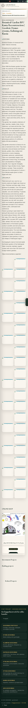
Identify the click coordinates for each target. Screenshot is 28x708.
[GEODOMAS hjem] (18, 1)
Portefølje (8, 13)
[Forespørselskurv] (25, 1)
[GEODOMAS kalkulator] (23, 1)
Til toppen (5, 618)
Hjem (3, 13)
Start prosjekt (6, 609)
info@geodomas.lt (16, 702)
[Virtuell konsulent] (21, 1)
